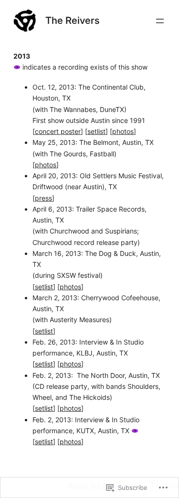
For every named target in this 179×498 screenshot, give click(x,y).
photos (123, 131)
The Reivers (72, 20)
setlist (96, 131)
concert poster (58, 131)
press (43, 198)
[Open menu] (160, 21)
